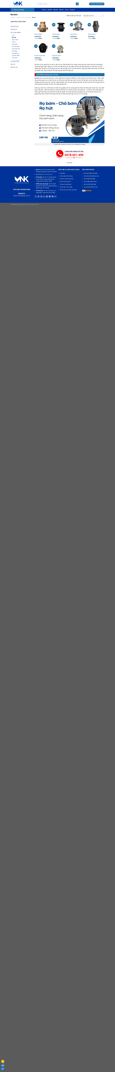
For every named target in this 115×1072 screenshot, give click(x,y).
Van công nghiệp (27, 17)
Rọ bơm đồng (38, 34)
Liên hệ (66, 9)
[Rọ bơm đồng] (43, 26)
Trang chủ (43, 9)
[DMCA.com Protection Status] (87, 190)
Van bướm (14, 44)
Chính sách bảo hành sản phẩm (68, 189)
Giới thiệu (49, 9)
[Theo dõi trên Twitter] (38, 196)
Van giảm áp (15, 53)
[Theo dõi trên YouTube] (52, 196)
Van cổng (14, 51)
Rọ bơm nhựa (91, 34)
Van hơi (13, 64)
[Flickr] (55, 196)
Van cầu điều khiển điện (90, 184)
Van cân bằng (15, 46)
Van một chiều (16, 55)
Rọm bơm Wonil (56, 55)
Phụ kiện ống (14, 26)
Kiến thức (61, 9)
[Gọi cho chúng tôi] (44, 196)
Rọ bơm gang (56, 34)
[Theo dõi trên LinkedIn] (50, 196)
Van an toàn (15, 39)
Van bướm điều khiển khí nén (91, 176)
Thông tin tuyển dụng (65, 184)
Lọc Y (13, 35)
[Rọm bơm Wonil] (60, 48)
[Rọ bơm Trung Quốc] (43, 48)
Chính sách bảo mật (65, 181)
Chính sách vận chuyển (66, 187)
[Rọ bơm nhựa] (96, 26)
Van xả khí (14, 57)
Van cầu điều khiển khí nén (91, 187)
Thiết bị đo (14, 29)
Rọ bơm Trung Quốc (40, 55)
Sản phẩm (55, 9)
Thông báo (72, 9)
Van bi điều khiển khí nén (90, 181)
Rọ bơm (14, 37)
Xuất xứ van (14, 67)
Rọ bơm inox (73, 34)
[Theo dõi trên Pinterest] (47, 196)
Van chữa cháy (16, 48)
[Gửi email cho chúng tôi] (41, 196)
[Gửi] (77, 4)
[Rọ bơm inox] (78, 26)
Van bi (13, 42)
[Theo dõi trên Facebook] (35, 196)
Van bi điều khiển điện (89, 178)
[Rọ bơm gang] (60, 26)
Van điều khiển (15, 61)
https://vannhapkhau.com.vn (21, 195)
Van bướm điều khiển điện (90, 173)
